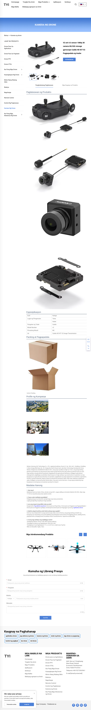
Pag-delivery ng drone (40, 506)
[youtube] (77, 705)
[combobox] (10, 598)
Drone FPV (7, 59)
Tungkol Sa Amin (30, 662)
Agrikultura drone (78, 507)
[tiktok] (85, 705)
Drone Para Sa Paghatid (11, 54)
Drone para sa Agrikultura (8, 47)
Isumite (45, 618)
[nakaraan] (28, 77)
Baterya (6, 87)
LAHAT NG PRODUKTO (11, 41)
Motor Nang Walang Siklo (10, 81)
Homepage (28, 659)
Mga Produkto (30, 665)
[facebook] (73, 705)
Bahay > (6, 35)
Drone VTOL (8, 64)
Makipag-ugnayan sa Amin (31, 7)
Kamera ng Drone (9, 108)
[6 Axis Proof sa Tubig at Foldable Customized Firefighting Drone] (56, 548)
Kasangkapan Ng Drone (11, 75)
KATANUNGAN (69, 59)
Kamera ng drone (16, 35)
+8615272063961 (79, 670)
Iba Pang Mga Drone (10, 69)
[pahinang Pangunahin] (7, 4)
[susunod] (58, 77)
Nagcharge (7, 92)
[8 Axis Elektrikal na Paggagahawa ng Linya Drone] (36, 548)
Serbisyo (28, 671)
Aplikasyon (28, 668)
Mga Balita (15, 7)
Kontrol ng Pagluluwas (11, 103)
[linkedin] (81, 705)
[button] (80, 534)
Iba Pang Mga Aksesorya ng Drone (10, 114)
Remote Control (9, 98)
